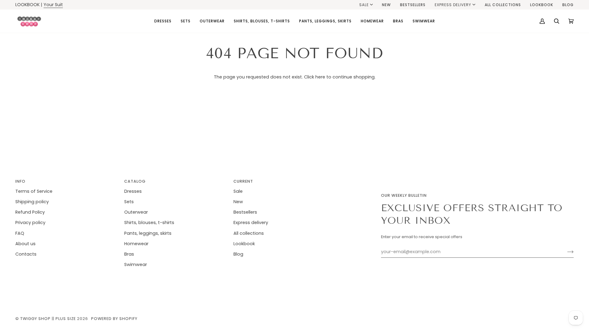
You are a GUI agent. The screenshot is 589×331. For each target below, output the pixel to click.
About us (25, 244)
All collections (248, 233)
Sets (129, 202)
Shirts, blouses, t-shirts (149, 222)
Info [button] (20, 181)
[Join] (565, 252)
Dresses (133, 191)
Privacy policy (30, 222)
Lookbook (244, 244)
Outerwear (136, 212)
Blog (238, 254)
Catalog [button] (135, 181)
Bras (129, 254)
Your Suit (53, 5)
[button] (163, 21)
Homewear (136, 244)
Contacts (26, 254)
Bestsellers (245, 212)
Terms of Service (33, 191)
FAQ (19, 233)
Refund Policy (30, 212)
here (320, 77)
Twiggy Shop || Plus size (48, 318)
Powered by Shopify (114, 318)
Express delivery (453, 4)
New (238, 202)
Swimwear (135, 264)
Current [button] (243, 181)
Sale (364, 4)
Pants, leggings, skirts (147, 233)
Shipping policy (32, 202)
